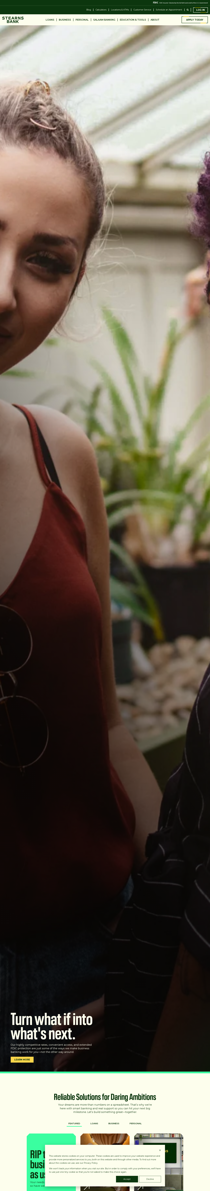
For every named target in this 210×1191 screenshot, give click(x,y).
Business (65, 19)
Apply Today (194, 19)
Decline (150, 1179)
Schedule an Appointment (169, 10)
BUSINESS (113, 1123)
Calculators (101, 10)
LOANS (94, 1123)
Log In (200, 10)
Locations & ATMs (120, 10)
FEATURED (74, 1123)
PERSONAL (136, 1123)
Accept (127, 1179)
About (155, 19)
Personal (82, 19)
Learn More (22, 1059)
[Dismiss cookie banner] (160, 1150)
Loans (50, 19)
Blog (88, 10)
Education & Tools (133, 19)
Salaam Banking (104, 19)
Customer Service (142, 10)
